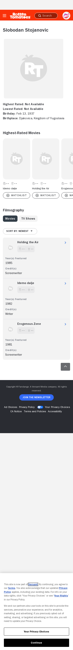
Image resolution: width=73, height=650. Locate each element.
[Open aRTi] (66, 15)
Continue (36, 642)
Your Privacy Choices (57, 407)
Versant (33, 584)
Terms (11, 588)
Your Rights (61, 595)
